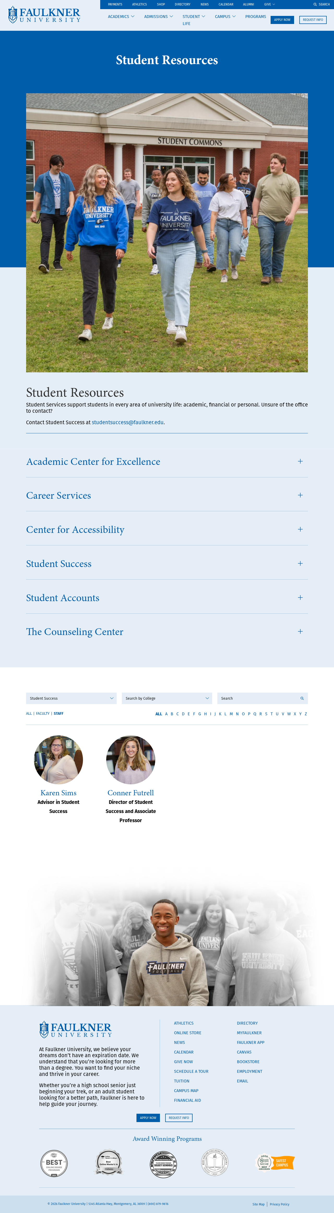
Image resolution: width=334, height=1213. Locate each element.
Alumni (248, 5)
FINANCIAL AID (187, 1100)
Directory (182, 5)
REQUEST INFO (313, 19)
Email (242, 1081)
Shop (161, 5)
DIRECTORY (247, 1023)
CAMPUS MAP (186, 1090)
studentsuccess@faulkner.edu (128, 422)
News (205, 5)
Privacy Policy (279, 1204)
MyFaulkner (249, 1033)
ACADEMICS (118, 16)
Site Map (259, 1204)
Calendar (226, 5)
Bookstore (248, 1061)
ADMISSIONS (156, 16)
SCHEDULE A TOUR (191, 1071)
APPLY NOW (282, 19)
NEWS (179, 1042)
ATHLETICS (139, 5)
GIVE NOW (183, 1061)
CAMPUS (222, 16)
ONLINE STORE (187, 1033)
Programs (255, 16)
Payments (115, 5)
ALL (159, 713)
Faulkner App (250, 1042)
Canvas (244, 1052)
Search (324, 4)
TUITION (181, 1081)
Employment (249, 1071)
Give (267, 5)
